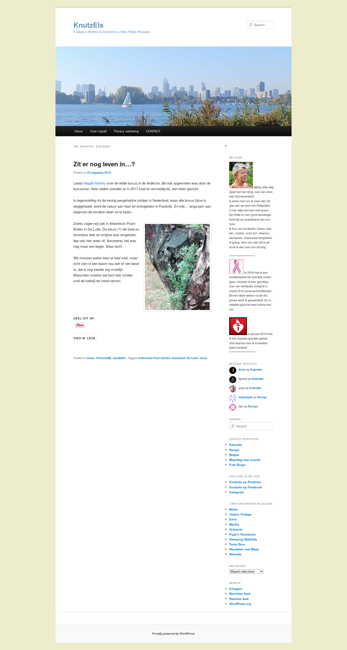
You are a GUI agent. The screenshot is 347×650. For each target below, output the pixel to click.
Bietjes (234, 455)
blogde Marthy (95, 182)
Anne (241, 369)
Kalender (256, 369)
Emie (233, 519)
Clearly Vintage (240, 514)
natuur (90, 358)
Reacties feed (239, 598)
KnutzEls (88, 25)
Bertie (233, 509)
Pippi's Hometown (242, 534)
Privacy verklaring (126, 131)
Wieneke (235, 554)
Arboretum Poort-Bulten (154, 358)
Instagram (236, 492)
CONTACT (153, 131)
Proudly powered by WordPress (173, 633)
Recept (262, 397)
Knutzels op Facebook (245, 487)
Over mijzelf (98, 131)
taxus (203, 358)
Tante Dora (237, 544)
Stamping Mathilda (243, 539)
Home (79, 131)
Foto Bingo (237, 464)
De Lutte (192, 358)
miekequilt (245, 397)
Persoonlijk (103, 358)
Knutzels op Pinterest (245, 482)
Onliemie (235, 529)
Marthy (234, 524)
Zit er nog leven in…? (104, 163)
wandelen (119, 358)
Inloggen (235, 588)
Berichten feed (239, 593)
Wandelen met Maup (244, 549)
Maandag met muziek (244, 459)
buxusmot (178, 358)
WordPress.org (240, 603)
